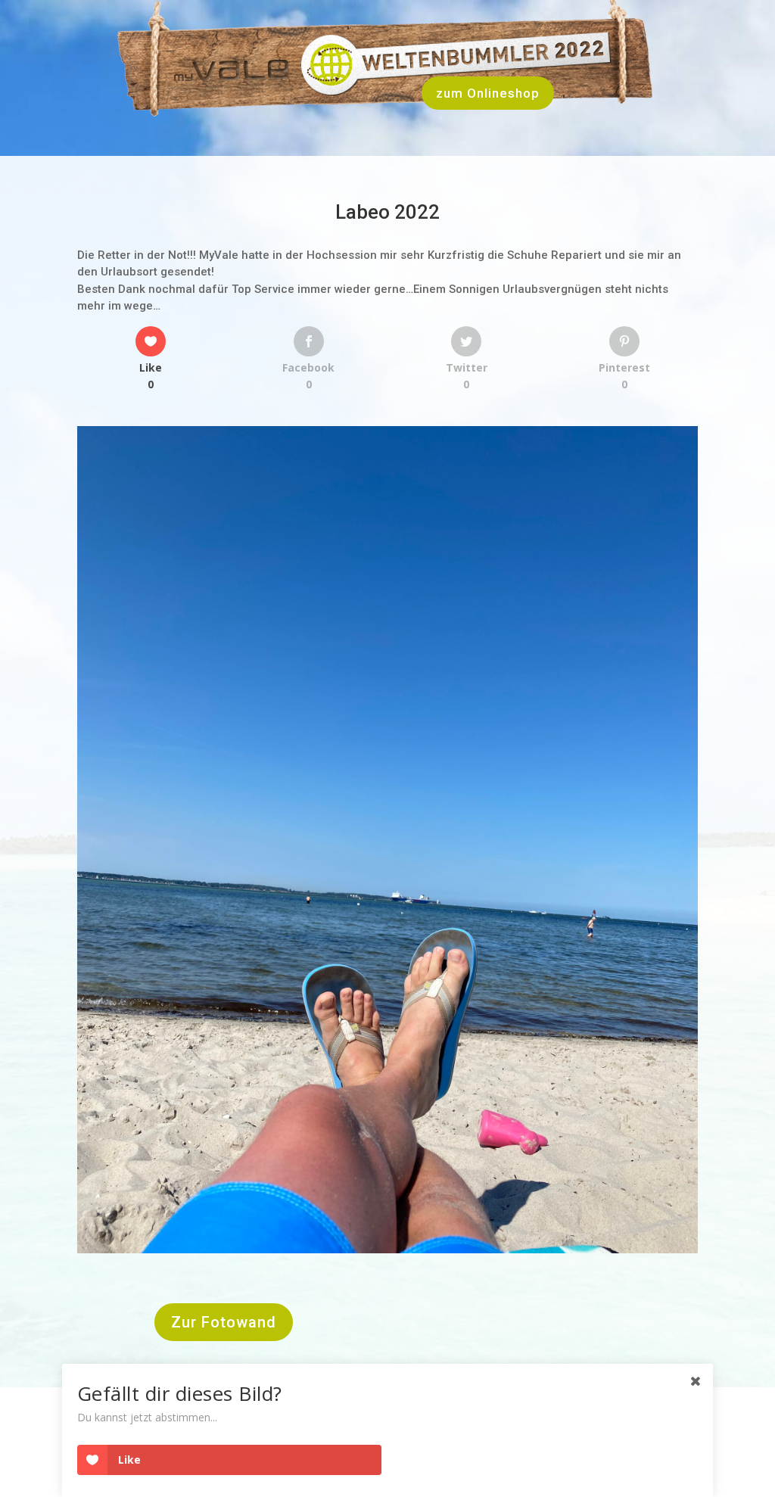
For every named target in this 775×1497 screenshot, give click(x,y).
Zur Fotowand (223, 1322)
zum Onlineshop (488, 93)
